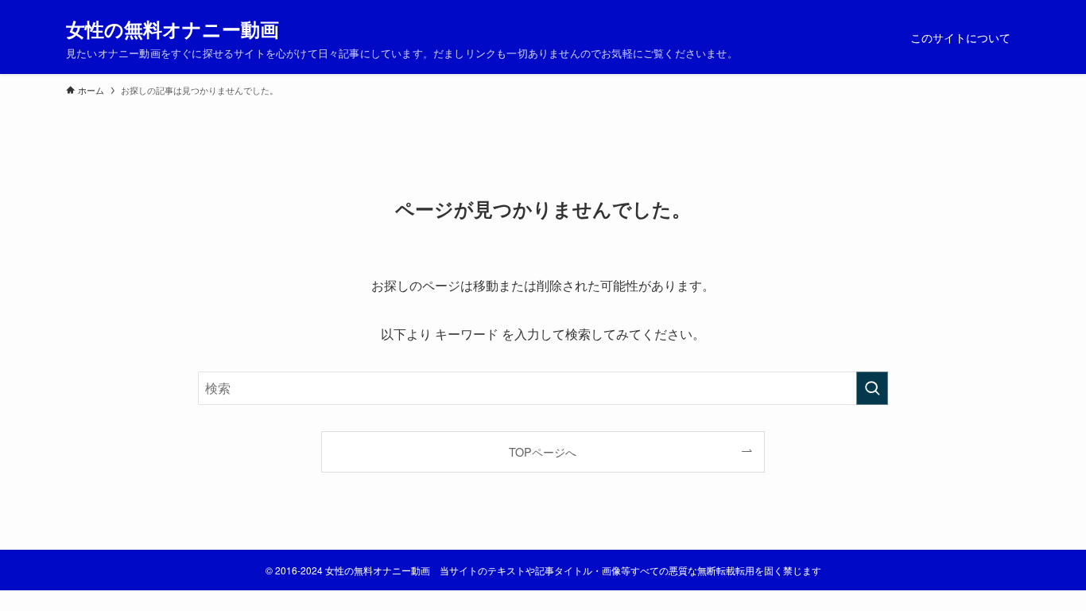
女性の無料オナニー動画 (172, 28)
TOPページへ (542, 451)
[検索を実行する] (872, 388)
